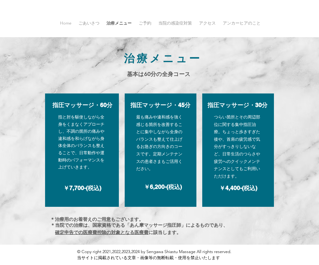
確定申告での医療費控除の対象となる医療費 (102, 232)
